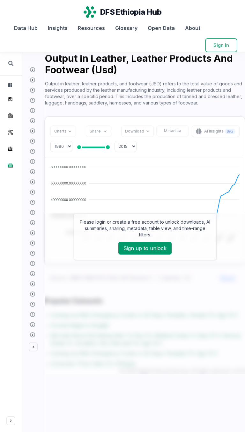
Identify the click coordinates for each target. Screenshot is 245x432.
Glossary (126, 28)
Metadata (172, 130)
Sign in (221, 45)
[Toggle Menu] (10, 420)
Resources (91, 28)
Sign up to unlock (145, 248)
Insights (58, 28)
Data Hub (26, 28)
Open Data (161, 28)
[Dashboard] (9, 85)
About (192, 28)
